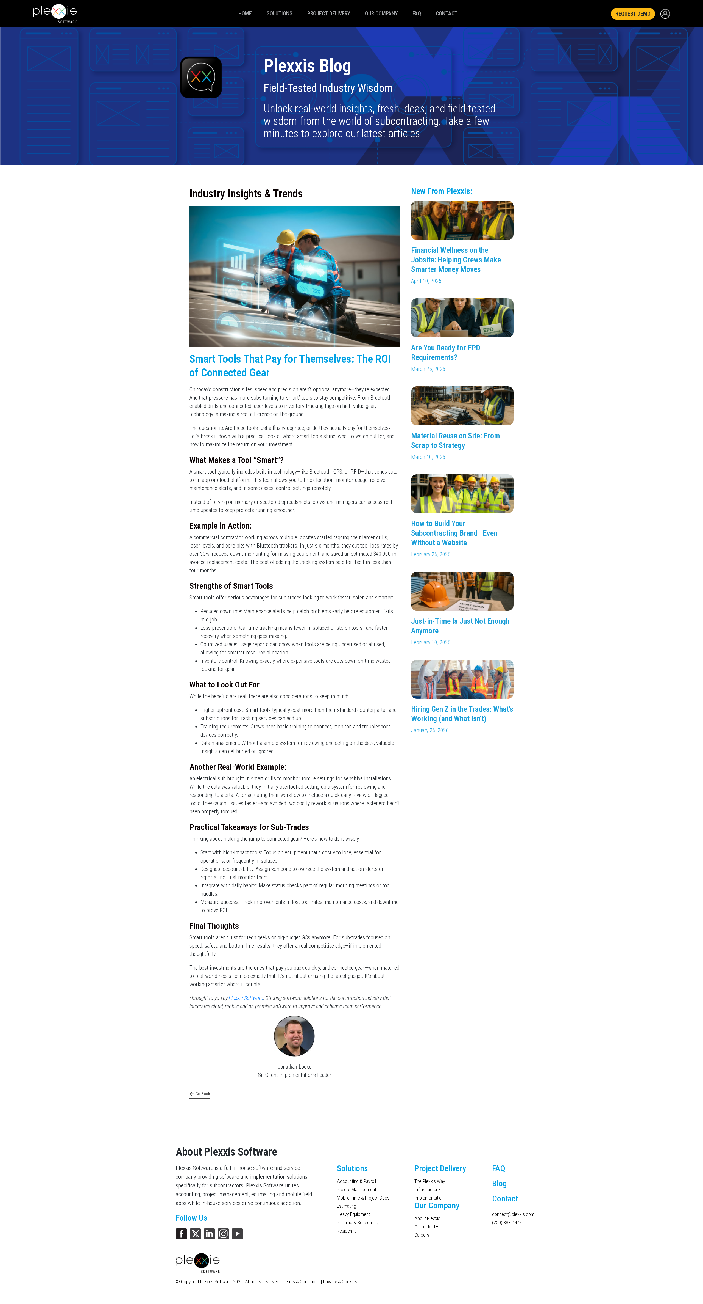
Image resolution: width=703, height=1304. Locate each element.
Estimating (346, 1206)
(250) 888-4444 (507, 1222)
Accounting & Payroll (356, 1181)
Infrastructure (427, 1189)
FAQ (416, 13)
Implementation (429, 1198)
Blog (499, 1183)
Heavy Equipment (353, 1214)
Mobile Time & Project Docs (363, 1198)
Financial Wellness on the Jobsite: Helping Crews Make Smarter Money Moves (456, 260)
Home (245, 13)
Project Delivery (328, 13)
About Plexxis (427, 1218)
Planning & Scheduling (357, 1222)
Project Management (356, 1189)
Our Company (381, 13)
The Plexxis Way (429, 1181)
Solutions (279, 13)
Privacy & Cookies (340, 1281)
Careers (421, 1235)
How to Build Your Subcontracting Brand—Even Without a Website (454, 533)
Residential (347, 1231)
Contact (446, 13)
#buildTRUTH (426, 1226)
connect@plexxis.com (509, 1214)
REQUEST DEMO (633, 13)
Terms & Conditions (301, 1281)
